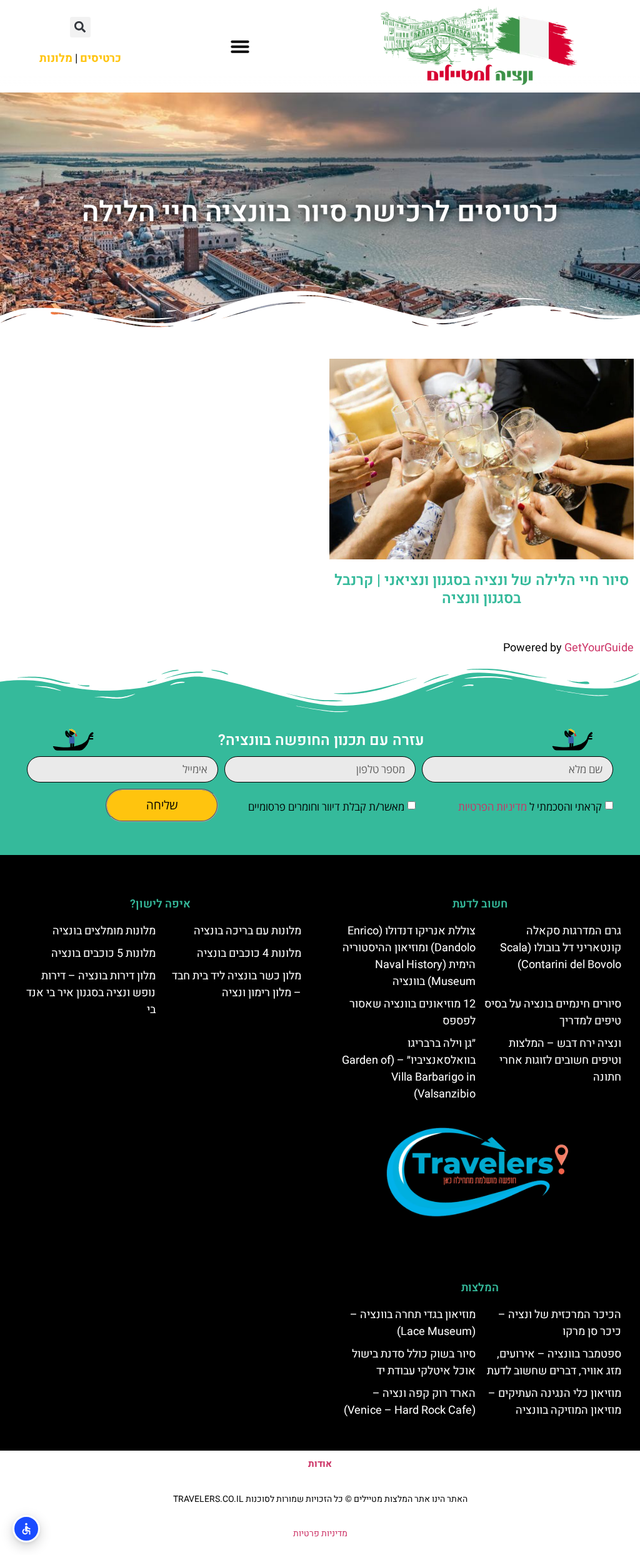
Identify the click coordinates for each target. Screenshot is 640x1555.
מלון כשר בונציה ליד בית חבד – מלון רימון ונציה (236, 984)
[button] (240, 46)
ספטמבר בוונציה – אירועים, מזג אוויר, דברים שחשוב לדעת (554, 1362)
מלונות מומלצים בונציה (104, 930)
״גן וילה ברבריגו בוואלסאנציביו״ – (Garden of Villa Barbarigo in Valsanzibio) (409, 1068)
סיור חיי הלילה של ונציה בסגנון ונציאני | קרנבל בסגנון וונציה (481, 589)
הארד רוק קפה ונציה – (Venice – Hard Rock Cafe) (410, 1402)
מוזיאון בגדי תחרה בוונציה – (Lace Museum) (413, 1323)
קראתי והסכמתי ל (530, 806)
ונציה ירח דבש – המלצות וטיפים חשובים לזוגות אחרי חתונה (560, 1060)
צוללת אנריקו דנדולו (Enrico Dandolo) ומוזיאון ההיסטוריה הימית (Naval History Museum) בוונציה (409, 956)
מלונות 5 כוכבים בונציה (103, 953)
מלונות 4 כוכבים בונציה (249, 953)
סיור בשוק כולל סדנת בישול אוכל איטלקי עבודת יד (414, 1362)
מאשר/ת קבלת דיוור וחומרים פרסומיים (326, 806)
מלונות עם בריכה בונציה (247, 930)
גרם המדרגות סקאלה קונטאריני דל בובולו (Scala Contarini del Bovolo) (560, 947)
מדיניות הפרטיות (492, 806)
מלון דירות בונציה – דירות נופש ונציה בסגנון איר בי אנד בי (91, 993)
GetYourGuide (599, 647)
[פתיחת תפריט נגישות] (26, 1528)
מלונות (55, 58)
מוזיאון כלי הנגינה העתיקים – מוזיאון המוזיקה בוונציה (554, 1402)
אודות (320, 1464)
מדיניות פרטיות (320, 1533)
